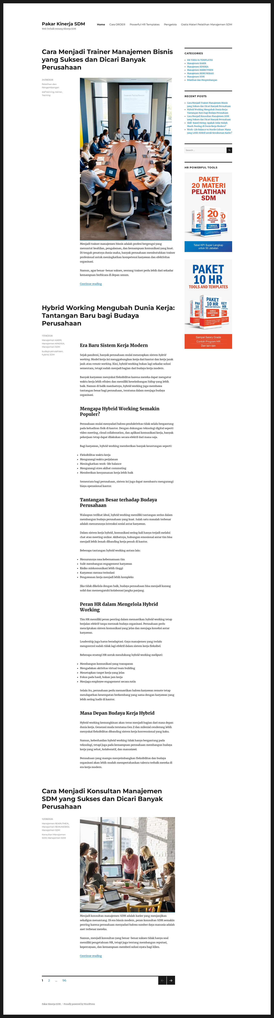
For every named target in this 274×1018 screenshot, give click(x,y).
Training (46, 95)
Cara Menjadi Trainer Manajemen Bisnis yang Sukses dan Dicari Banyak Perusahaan (107, 59)
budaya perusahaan (52, 351)
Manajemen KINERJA (53, 343)
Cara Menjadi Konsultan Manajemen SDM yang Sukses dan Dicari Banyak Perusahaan (102, 798)
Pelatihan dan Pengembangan (202, 80)
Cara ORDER (117, 24)
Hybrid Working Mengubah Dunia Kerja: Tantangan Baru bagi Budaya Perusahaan (108, 315)
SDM (52, 354)
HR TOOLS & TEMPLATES (200, 60)
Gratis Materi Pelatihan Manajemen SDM (206, 24)
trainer (58, 92)
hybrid (45, 354)
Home (101, 24)
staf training (48, 92)
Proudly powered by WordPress (79, 1004)
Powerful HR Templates (145, 24)
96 (65, 980)
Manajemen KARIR (51, 340)
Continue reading (91, 283)
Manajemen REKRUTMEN (55, 823)
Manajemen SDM (51, 347)
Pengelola (170, 24)
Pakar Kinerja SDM (63, 24)
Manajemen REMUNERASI (55, 826)
